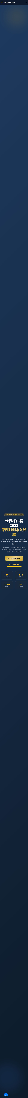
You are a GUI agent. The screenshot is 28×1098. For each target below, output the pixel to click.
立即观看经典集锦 (15, 558)
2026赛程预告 (14, 564)
